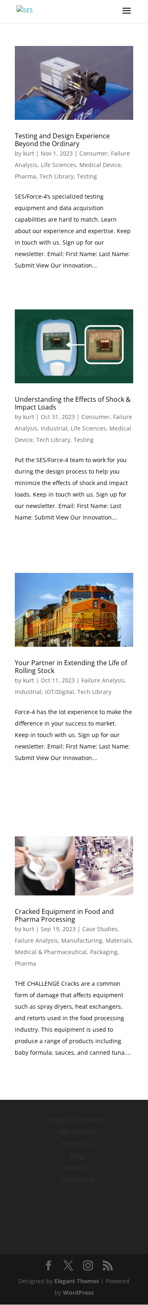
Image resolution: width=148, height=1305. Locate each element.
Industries (76, 1143)
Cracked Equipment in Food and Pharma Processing (64, 915)
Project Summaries (76, 1119)
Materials (119, 940)
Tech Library (56, 176)
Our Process (77, 1131)
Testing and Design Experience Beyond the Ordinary (62, 139)
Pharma (25, 176)
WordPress (78, 1292)
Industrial (54, 428)
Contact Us (77, 1179)
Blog (77, 1155)
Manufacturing (81, 940)
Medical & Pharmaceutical (51, 952)
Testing (87, 176)
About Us (76, 1167)
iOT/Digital (59, 692)
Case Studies (100, 929)
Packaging (104, 952)
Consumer (93, 153)
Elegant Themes (76, 1281)
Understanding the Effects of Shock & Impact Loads (73, 403)
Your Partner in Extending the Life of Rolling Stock (71, 666)
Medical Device (100, 165)
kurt (28, 153)
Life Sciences (58, 165)
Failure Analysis (103, 680)
